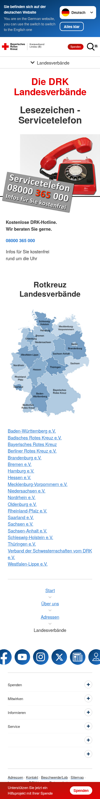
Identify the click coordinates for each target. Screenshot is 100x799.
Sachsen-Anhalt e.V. (27, 530)
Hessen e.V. (19, 477)
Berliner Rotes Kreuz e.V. (32, 450)
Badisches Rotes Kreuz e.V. (35, 437)
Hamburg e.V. (21, 470)
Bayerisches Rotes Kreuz (32, 444)
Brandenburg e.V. (25, 457)
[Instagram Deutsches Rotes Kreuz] (41, 657)
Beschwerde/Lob (54, 777)
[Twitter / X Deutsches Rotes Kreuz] (59, 657)
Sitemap (77, 777)
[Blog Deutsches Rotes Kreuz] (77, 657)
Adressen (15, 777)
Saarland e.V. (21, 517)
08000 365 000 (20, 240)
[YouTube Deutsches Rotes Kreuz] (22, 657)
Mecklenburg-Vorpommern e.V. (37, 484)
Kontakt (32, 777)
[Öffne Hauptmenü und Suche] (92, 47)
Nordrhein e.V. (21, 497)
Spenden (75, 46)
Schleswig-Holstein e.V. (30, 537)
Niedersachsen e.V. (26, 490)
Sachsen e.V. (20, 524)
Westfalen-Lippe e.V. (28, 564)
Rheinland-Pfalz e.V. (27, 510)
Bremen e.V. (20, 464)
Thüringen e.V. (22, 544)
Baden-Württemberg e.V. (32, 431)
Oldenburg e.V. (22, 504)
